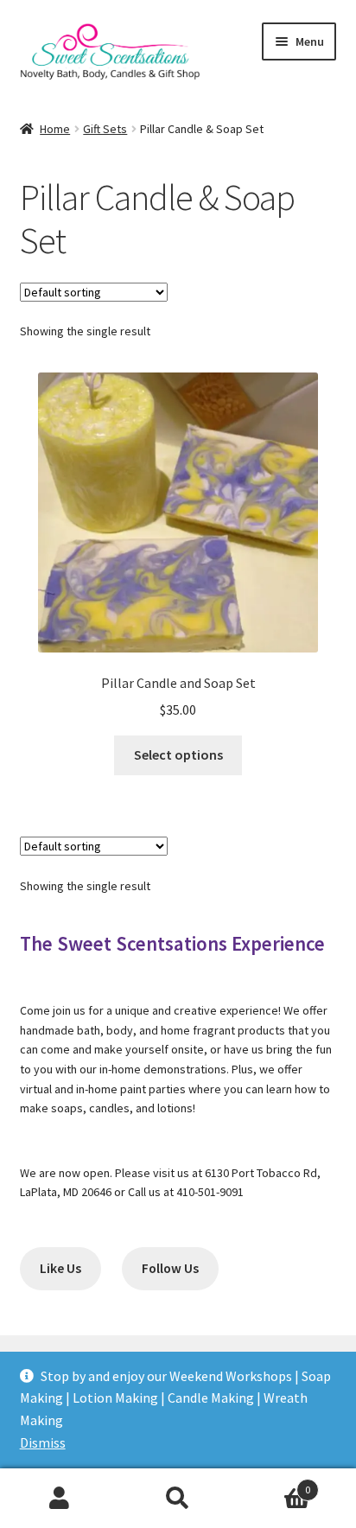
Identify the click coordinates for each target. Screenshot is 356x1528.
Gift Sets (105, 129)
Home (55, 129)
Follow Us (170, 1268)
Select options (178, 754)
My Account (59, 1498)
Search (177, 1498)
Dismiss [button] (43, 1442)
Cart (274, 1483)
